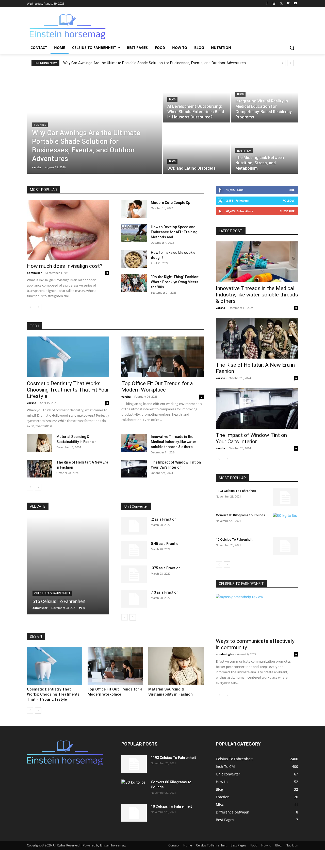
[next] (290, 63)
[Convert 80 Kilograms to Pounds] (285, 521)
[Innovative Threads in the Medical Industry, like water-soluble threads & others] (134, 443)
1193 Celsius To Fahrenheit (236, 491)
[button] (292, 48)
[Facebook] (267, 4)
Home (187, 845)
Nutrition (244, 150)
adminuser (34, 273)
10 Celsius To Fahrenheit (234, 539)
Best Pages (238, 845)
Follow (289, 200)
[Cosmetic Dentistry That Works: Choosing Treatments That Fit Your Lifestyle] (68, 357)
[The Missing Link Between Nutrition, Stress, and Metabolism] (264, 148)
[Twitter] (281, 4)
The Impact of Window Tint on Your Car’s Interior (251, 438)
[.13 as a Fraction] (134, 599)
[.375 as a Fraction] (134, 574)
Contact (173, 845)
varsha (31, 403)
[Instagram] (274, 4)
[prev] (282, 63)
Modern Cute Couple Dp (170, 203)
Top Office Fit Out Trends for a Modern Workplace (157, 386)
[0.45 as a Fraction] (134, 550)
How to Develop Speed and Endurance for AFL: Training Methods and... (174, 232)
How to (266, 845)
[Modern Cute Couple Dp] (134, 209)
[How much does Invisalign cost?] (68, 230)
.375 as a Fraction (166, 568)
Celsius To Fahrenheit (52, 593)
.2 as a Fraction (163, 519)
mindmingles (225, 654)
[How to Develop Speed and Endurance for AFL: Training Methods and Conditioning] (134, 233)
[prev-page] (30, 307)
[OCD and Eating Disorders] (196, 148)
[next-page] (38, 307)
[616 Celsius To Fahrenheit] (68, 565)
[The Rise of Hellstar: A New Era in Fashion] (39, 468)
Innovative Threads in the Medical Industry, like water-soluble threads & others (174, 442)
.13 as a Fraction (164, 592)
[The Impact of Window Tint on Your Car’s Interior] (134, 468)
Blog (172, 99)
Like (292, 190)
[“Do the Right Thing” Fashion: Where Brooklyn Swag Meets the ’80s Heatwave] (134, 283)
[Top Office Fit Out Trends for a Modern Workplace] (162, 357)
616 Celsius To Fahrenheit (59, 601)
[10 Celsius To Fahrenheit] (285, 546)
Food (253, 845)
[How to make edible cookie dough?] (134, 259)
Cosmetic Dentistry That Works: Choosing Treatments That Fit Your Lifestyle (68, 389)
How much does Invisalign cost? (64, 266)
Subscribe (287, 211)
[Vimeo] (288, 4)
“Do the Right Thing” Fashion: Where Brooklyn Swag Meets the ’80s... (175, 282)
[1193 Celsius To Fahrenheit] (285, 497)
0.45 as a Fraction (166, 544)
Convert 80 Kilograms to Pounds (240, 515)
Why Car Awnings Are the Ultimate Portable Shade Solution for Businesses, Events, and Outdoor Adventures (154, 63)
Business (40, 124)
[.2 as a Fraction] (134, 526)
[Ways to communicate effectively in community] (257, 614)
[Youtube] (295, 4)
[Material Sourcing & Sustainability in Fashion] (39, 443)
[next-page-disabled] (227, 695)
